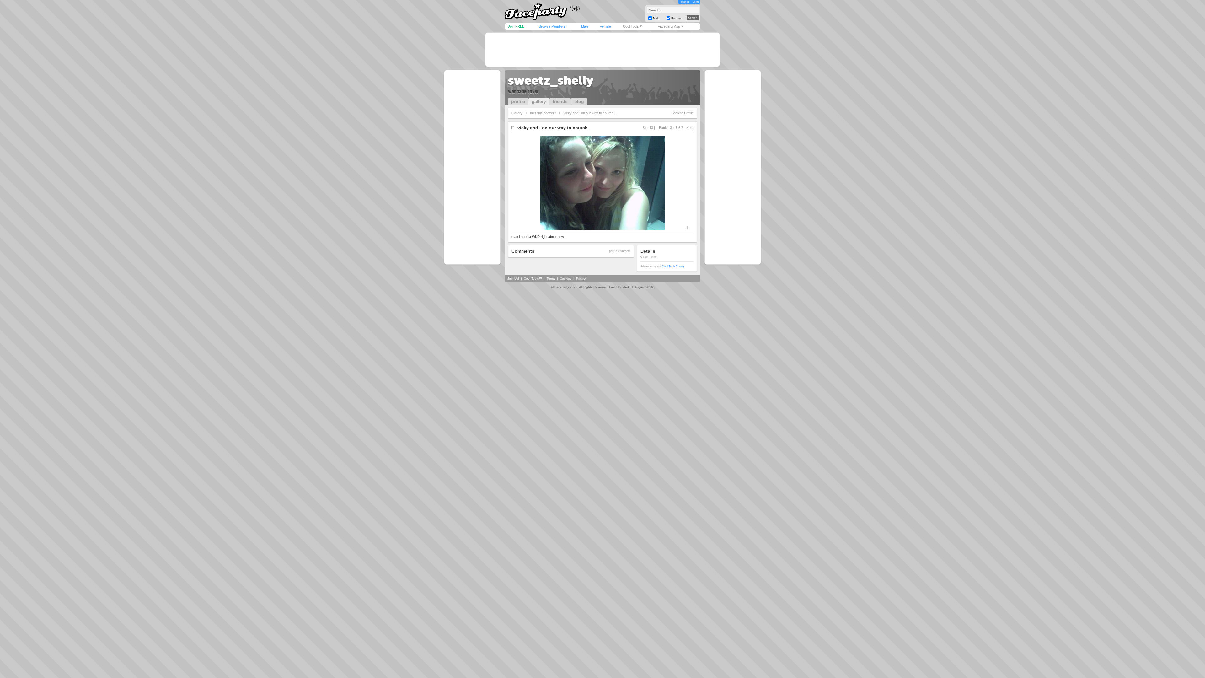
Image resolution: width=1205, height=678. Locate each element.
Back (663, 128)
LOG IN (685, 2)
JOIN (696, 2)
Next (690, 128)
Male (584, 26)
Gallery (516, 113)
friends (560, 101)
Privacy (581, 278)
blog (579, 101)
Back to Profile (683, 113)
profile (518, 101)
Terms (551, 278)
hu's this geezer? (543, 113)
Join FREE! (516, 26)
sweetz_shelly (550, 80)
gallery (539, 101)
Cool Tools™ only (673, 266)
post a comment (619, 251)
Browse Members (552, 26)
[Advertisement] (602, 49)
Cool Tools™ (632, 26)
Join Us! (513, 278)
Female (605, 26)
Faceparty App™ (670, 26)
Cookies (565, 278)
